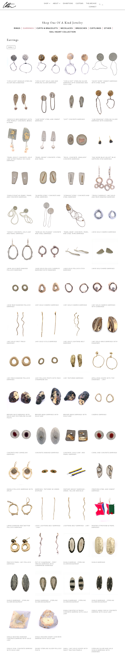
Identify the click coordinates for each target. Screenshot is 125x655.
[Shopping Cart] (102, 5)
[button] (47, 3)
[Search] (99, 4)
